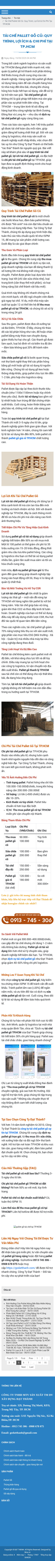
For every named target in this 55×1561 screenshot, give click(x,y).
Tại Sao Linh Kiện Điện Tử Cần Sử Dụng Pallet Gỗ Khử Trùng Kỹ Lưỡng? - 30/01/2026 (28, 1309)
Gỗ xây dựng (9, 1493)
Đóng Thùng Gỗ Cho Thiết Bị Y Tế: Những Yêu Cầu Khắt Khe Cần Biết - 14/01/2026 (28, 1334)
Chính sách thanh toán (14, 1451)
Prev (31, 1358)
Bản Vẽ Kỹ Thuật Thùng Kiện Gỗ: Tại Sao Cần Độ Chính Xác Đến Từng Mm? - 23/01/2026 (28, 1319)
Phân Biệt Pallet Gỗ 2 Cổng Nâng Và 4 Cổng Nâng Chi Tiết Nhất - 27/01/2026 (26, 1314)
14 (39, 1363)
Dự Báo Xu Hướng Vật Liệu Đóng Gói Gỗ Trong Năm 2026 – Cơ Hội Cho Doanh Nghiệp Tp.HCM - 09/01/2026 (28, 1340)
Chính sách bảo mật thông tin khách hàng (23, 1460)
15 (45, 1363)
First (23, 1358)
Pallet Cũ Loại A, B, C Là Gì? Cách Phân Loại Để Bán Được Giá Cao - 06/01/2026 (27, 1351)
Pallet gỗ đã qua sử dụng (15, 1489)
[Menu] (4, 12)
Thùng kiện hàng (11, 1484)
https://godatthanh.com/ (20, 1267)
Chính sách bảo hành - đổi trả (17, 1455)
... (47, 1358)
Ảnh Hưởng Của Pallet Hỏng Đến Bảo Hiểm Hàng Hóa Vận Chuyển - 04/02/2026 (28, 1304)
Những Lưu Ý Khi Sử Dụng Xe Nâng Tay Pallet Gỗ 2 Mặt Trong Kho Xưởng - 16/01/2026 (28, 1329)
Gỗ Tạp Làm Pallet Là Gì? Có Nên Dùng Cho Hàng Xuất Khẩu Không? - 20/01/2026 (28, 1324)
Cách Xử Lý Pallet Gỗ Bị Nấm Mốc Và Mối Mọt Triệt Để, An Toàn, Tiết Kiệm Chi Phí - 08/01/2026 (28, 1346)
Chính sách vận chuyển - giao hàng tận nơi (23, 1464)
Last (31, 1367)
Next (23, 1367)
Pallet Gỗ (8, 1480)
